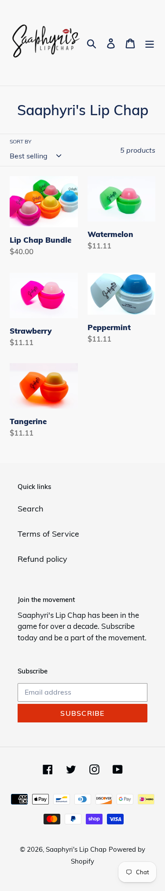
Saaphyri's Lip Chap (76, 849)
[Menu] (149, 43)
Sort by (20, 141)
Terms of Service (48, 534)
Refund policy (42, 559)
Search (31, 509)
